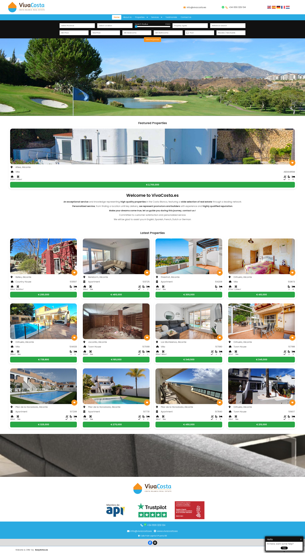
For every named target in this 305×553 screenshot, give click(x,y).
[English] (269, 7)
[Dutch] (288, 7)
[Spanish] (274, 7)
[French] (283, 7)
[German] (279, 7)
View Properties (152, 39)
